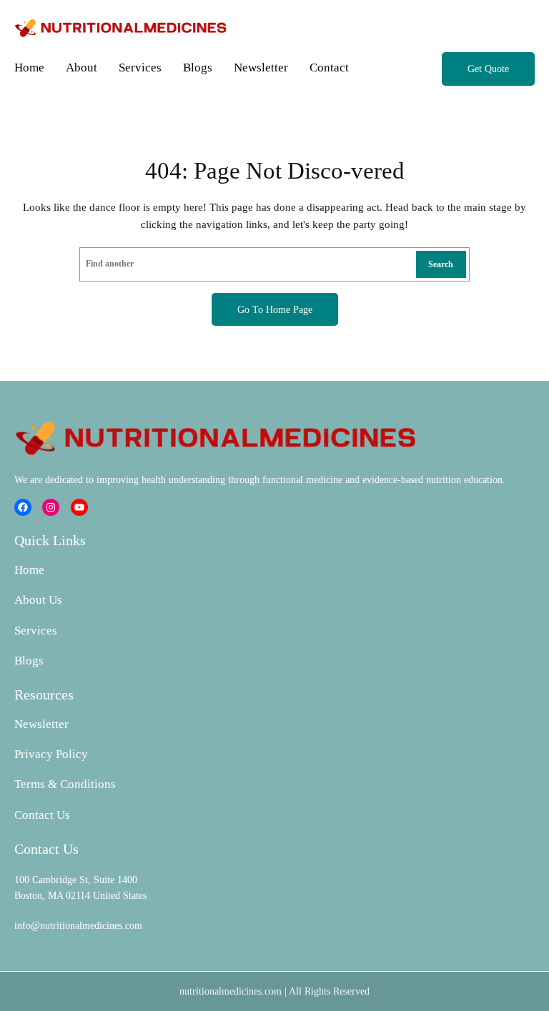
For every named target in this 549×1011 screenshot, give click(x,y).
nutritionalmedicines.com (230, 991)
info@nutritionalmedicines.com (78, 925)
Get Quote (488, 68)
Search (440, 264)
